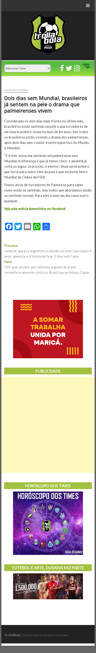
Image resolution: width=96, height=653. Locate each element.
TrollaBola (12, 635)
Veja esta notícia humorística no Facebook (34, 208)
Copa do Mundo (16, 90)
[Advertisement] (48, 425)
